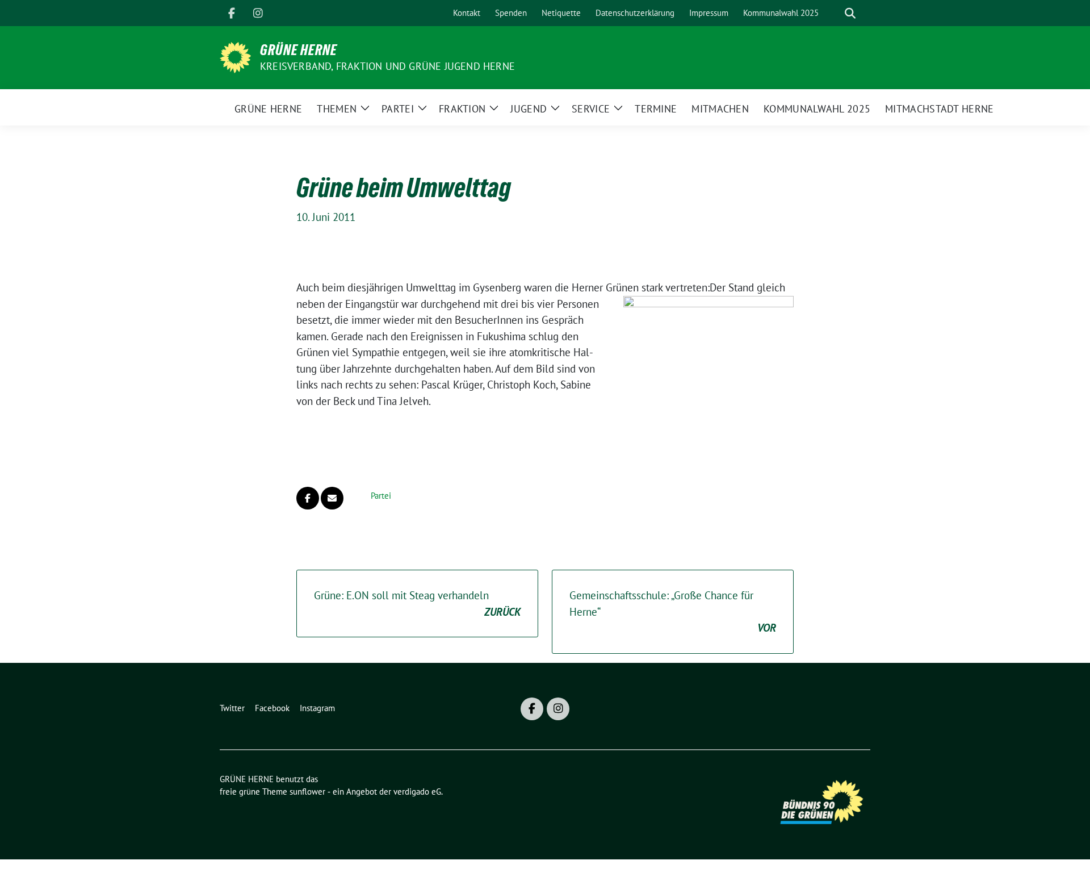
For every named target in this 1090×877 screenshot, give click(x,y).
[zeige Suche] (850, 13)
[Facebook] (231, 13)
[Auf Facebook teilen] (307, 498)
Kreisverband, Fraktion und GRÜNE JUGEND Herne (387, 66)
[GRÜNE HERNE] (235, 56)
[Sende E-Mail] (332, 498)
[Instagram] (257, 13)
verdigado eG (417, 791)
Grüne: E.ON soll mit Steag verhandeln (417, 603)
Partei (381, 495)
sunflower (307, 791)
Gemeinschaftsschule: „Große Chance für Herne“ (672, 611)
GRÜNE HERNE (298, 50)
